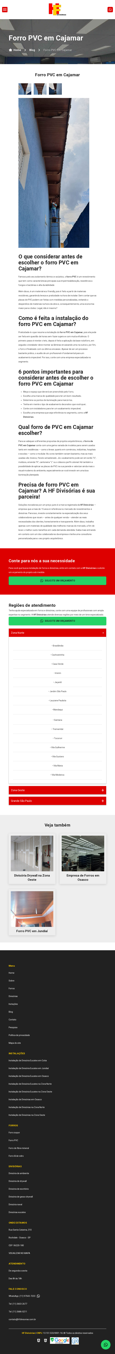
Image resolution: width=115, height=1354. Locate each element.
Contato (12, 1019)
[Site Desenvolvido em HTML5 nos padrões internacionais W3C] (45, 1341)
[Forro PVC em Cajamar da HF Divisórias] (24, 89)
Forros (12, 988)
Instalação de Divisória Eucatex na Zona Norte (30, 1084)
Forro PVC (13, 1140)
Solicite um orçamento (60, 580)
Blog (32, 50)
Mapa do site (15, 1043)
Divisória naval (15, 1204)
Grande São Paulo (21, 800)
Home (17, 50)
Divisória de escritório (19, 1189)
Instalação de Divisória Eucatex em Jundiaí (29, 1068)
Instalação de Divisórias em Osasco (25, 1099)
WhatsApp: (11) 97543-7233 (22, 1296)
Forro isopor (14, 1132)
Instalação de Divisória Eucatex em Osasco (29, 1076)
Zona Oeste (18, 790)
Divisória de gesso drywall (21, 1196)
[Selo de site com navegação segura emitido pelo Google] (59, 1341)
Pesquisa (13, 1027)
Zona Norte (17, 632)
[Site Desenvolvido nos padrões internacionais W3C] (38, 1341)
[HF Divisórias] (57, 9)
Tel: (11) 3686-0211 (18, 1311)
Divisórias (13, 996)
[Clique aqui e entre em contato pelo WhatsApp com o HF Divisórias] (110, 9)
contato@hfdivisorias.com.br (22, 1319)
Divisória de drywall (18, 1181)
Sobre (11, 980)
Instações (13, 1004)
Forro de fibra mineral (19, 1148)
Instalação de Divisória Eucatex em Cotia (28, 1060)
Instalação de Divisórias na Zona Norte (27, 1107)
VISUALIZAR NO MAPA (19, 1253)
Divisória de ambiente (19, 1173)
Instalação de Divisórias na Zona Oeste (27, 1115)
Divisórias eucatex (17, 1212)
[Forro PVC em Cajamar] (4, 9)
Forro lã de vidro (16, 1156)
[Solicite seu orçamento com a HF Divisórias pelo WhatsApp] (106, 1345)
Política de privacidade (19, 1035)
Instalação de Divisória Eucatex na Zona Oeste (30, 1091)
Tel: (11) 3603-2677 (18, 1304)
